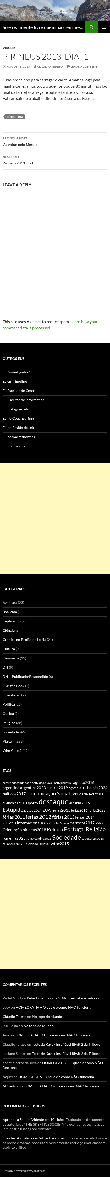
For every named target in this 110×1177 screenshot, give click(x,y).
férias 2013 (15, 116)
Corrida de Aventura (87, 794)
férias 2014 (85, 817)
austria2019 (57, 787)
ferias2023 (96, 810)
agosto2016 (83, 782)
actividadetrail (63, 782)
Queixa (8, 713)
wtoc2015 (60, 843)
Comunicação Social (48, 793)
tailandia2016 (13, 844)
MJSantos (10, 1086)
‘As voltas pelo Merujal (20, 141)
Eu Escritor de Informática (23, 400)
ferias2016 (79, 810)
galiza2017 (9, 823)
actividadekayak (42, 782)
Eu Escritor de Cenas (19, 390)
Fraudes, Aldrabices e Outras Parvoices (34, 1138)
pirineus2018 (34, 829)
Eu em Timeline (15, 381)
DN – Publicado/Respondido (25, 676)
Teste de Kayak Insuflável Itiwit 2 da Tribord (66, 1044)
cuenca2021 (12, 803)
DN (5, 667)
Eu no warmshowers (19, 437)
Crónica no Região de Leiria (24, 639)
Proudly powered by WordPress (24, 1171)
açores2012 (77, 788)
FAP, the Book (13, 686)
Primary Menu (104, 27)
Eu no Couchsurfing (18, 418)
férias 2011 (14, 817)
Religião (9, 723)
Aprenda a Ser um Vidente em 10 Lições (34, 1119)
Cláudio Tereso (50, 66)
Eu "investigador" (16, 372)
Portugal (74, 829)
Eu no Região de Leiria (20, 427)
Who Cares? (12, 750)
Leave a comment (85, 66)
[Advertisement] (55, 518)
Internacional (28, 822)
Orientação (11, 695)
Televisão (31, 844)
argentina (11, 787)
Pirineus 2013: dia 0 (18, 160)
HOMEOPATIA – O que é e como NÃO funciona (53, 1007)
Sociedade (11, 732)
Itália (44, 823)
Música (100, 823)
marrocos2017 (82, 823)
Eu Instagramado (16, 409)
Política (9, 704)
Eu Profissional (14, 446)
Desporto (30, 803)
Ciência (9, 630)
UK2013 (44, 844)
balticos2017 (14, 793)
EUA (46, 810)
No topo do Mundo (47, 1016)
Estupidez (14, 810)
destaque (54, 801)
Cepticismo (12, 621)
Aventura (10, 602)
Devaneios (11, 658)
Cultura (9, 649)
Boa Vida (10, 612)
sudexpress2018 (93, 838)
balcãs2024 (97, 787)
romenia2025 (14, 838)
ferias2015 (60, 810)
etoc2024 (34, 810)
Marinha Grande (59, 823)
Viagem (9, 48)
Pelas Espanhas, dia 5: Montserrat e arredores (63, 998)
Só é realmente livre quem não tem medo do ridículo (44, 27)
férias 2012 (38, 817)
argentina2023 (33, 787)
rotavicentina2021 (38, 838)
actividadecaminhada (17, 782)
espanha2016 (79, 803)
